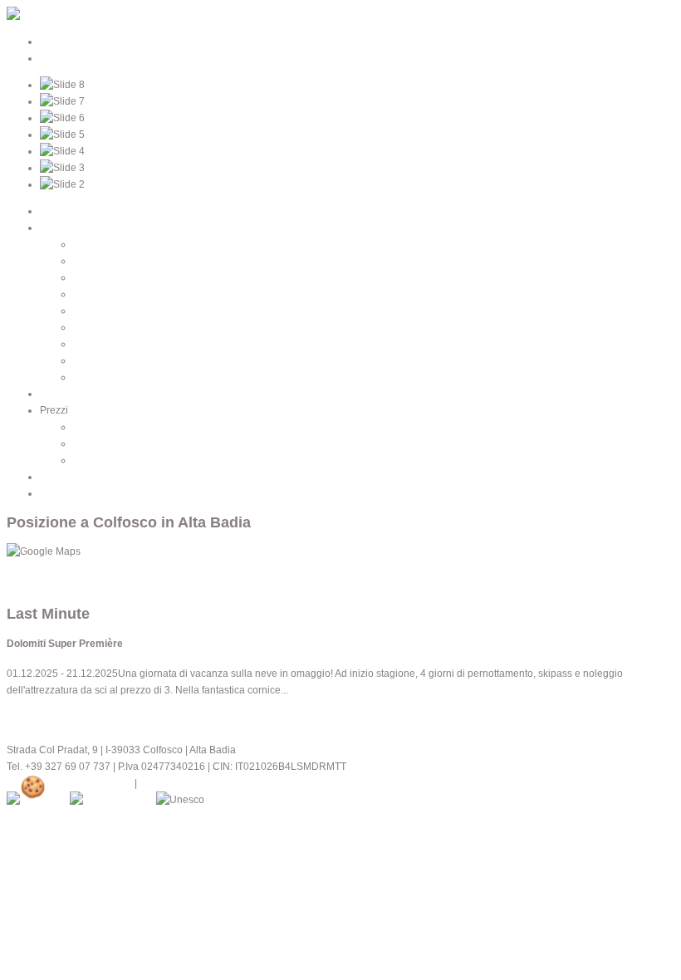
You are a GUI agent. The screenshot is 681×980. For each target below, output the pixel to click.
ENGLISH (62, 58)
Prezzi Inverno (105, 443)
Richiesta (61, 477)
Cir (79, 344)
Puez (84, 327)
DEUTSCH (64, 41)
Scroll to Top (293, 800)
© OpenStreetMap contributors (75, 568)
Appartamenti (70, 227)
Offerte (88, 460)
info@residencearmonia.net (69, 783)
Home (53, 211)
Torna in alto (34, 584)
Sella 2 (89, 377)
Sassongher (100, 310)
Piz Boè (90, 277)
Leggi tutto (30, 717)
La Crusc (93, 244)
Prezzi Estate (102, 427)
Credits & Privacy (178, 783)
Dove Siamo (68, 393)
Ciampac (93, 360)
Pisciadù (92, 261)
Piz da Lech (99, 294)
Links (52, 493)
